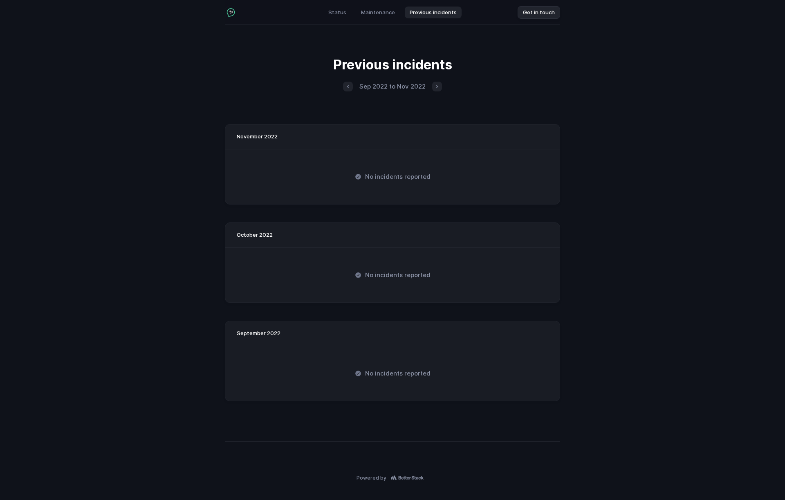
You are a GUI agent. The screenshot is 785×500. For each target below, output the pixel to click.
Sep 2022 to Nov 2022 (392, 86)
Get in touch (539, 12)
